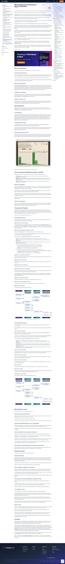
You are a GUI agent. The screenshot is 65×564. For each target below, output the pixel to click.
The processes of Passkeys (57, 22)
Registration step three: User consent (58, 33)
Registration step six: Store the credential (59, 39)
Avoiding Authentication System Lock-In (7, 7)
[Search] (54, 1)
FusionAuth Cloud (25, 549)
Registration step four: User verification (58, 35)
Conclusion (54, 80)
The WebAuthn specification (58, 15)
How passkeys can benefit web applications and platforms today (59, 76)
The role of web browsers (57, 21)
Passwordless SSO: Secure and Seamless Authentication (7, 23)
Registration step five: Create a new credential (59, 37)
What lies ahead (56, 78)
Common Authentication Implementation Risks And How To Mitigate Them (8, 12)
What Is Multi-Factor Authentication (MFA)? (6, 34)
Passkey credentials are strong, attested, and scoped (58, 66)
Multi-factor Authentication (20, 85)
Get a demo (61, 1)
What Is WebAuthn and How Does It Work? (7, 40)
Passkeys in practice (56, 70)
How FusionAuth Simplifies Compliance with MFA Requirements (6, 20)
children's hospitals (17, 96)
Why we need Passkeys (56, 6)
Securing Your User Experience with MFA (7, 25)
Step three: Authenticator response (58, 51)
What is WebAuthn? (56, 12)
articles (53, 552)
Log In (57, 1)
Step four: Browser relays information (58, 53)
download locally (25, 548)
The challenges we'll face (57, 77)
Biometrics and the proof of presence (58, 61)
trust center (44, 553)
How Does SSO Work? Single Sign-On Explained (8, 17)
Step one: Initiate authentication (56, 47)
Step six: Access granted (58, 56)
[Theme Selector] (53, 1)
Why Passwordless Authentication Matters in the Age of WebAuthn (8, 43)
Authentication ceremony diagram (58, 58)
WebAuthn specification (28, 535)
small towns (25, 96)
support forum (54, 548)
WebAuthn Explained (6, 32)
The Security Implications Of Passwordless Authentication (7, 29)
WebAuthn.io (16, 528)
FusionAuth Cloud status (55, 549)
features (33, 548)
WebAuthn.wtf (18, 533)
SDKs (43, 548)
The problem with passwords (58, 7)
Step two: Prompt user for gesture (58, 49)
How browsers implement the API (59, 16)
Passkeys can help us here (58, 11)
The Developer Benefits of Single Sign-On (7, 27)
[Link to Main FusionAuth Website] (2, 1)
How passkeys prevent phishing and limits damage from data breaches (58, 68)
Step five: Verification (57, 55)
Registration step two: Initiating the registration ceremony (58, 28)
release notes (44, 552)
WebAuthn (15, 14)
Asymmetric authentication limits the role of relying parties (58, 64)
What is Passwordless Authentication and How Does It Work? (7, 37)
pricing (33, 549)
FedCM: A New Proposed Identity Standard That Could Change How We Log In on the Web (8, 15)
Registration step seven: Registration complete (58, 41)
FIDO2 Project (49, 15)
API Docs (43, 549)
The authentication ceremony (58, 45)
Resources (48, 1)
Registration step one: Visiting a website (58, 25)
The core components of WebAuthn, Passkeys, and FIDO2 (58, 18)
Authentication (4, 5)
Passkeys (15, 17)
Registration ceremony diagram (57, 43)
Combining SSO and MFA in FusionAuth (7, 9)
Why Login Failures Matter (6, 41)
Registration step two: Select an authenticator (58, 31)
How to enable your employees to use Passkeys (59, 74)
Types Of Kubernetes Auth (7, 31)
